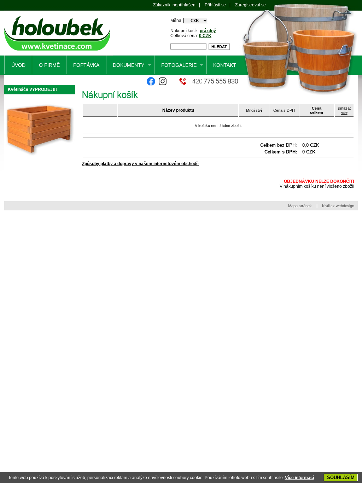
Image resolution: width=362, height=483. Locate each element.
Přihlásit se (215, 4)
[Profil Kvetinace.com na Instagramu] (162, 84)
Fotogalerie (179, 65)
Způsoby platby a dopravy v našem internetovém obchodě (140, 163)
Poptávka (86, 65)
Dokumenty (128, 65)
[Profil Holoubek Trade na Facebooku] (151, 84)
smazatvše (344, 110)
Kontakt (224, 65)
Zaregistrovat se (250, 4)
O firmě (49, 65)
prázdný (208, 30)
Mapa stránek (300, 206)
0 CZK (205, 35)
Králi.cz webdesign (338, 206)
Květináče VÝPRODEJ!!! (32, 89)
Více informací (299, 477)
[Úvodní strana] (58, 54)
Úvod (18, 65)
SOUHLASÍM (341, 477)
